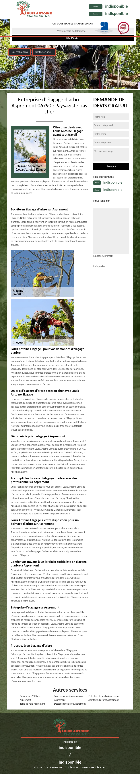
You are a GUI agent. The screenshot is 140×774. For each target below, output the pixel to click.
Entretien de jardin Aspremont (103, 696)
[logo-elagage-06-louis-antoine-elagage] (32, 9)
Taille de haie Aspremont (32, 704)
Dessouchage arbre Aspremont (70, 704)
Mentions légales (94, 768)
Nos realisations (19, 52)
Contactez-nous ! (44, 52)
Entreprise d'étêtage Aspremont (30, 698)
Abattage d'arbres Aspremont (103, 700)
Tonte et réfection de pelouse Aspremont (69, 698)
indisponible (116, 6)
